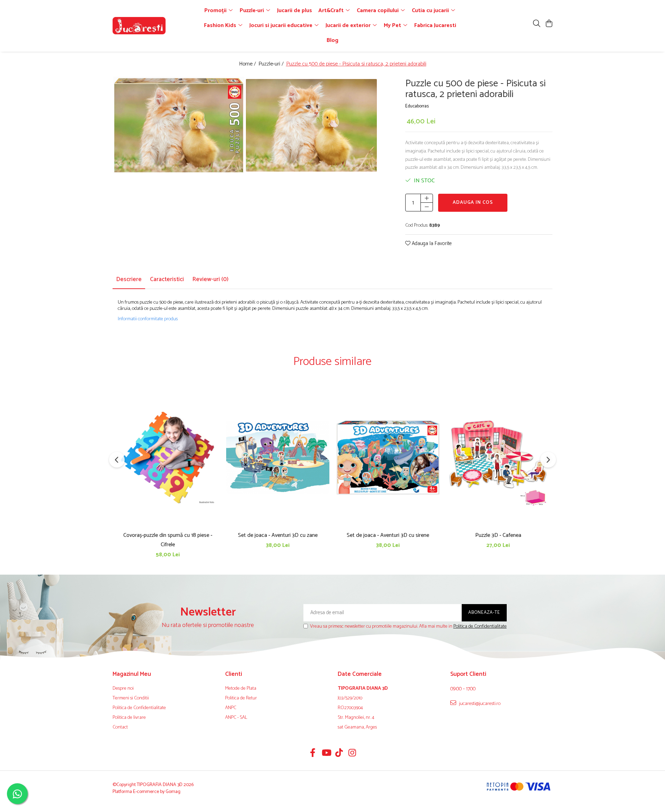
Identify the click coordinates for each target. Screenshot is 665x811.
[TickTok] (339, 754)
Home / (248, 64)
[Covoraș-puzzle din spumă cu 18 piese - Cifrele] (167, 457)
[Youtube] (326, 754)
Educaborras (417, 106)
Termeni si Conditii (131, 698)
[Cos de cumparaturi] (548, 24)
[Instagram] (352, 754)
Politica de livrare (129, 717)
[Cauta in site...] (536, 24)
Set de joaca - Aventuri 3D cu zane (278, 535)
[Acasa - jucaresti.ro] (152, 25)
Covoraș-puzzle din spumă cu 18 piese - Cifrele (167, 540)
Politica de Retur (241, 698)
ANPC (230, 708)
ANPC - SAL (236, 717)
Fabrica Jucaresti (435, 25)
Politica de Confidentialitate (480, 626)
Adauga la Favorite (431, 244)
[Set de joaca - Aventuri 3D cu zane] (277, 457)
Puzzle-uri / (271, 64)
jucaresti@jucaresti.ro (479, 703)
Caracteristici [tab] (167, 279)
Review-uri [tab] (210, 279)
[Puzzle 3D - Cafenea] (498, 457)
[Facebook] (313, 754)
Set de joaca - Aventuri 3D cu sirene (388, 535)
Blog (332, 40)
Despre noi (123, 688)
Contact (120, 727)
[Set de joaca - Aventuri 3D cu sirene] (388, 457)
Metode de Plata (240, 688)
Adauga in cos (473, 203)
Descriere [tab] (129, 279)
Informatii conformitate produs (148, 319)
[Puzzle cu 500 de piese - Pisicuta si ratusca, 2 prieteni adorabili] (179, 125)
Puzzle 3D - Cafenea (498, 535)
